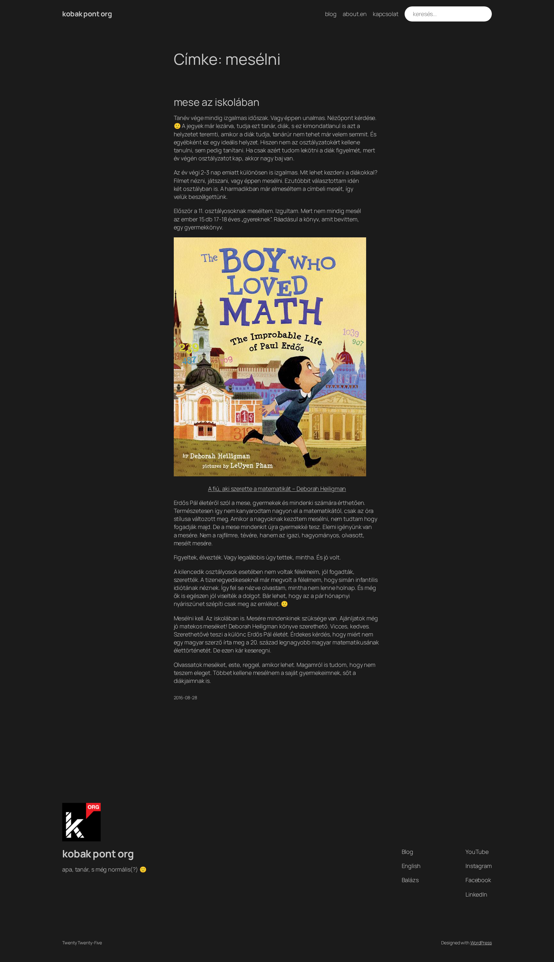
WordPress (481, 943)
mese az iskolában (216, 102)
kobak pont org (87, 14)
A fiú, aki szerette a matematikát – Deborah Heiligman (277, 488)
